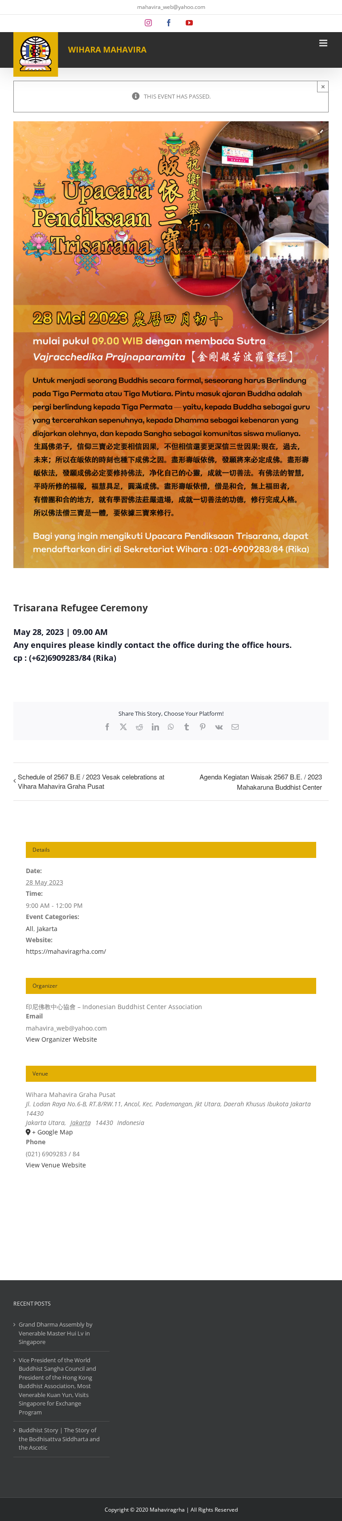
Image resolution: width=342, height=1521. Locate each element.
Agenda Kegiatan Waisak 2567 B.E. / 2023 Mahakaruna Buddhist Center (261, 781)
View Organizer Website (61, 1039)
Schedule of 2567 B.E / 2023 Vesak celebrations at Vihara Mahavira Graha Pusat (91, 781)
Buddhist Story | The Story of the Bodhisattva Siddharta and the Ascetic (59, 1438)
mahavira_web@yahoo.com (171, 7)
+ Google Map (52, 1132)
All (29, 928)
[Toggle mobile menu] (324, 43)
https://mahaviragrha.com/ (66, 951)
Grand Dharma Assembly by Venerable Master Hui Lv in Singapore (56, 1333)
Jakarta (47, 928)
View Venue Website (56, 1165)
